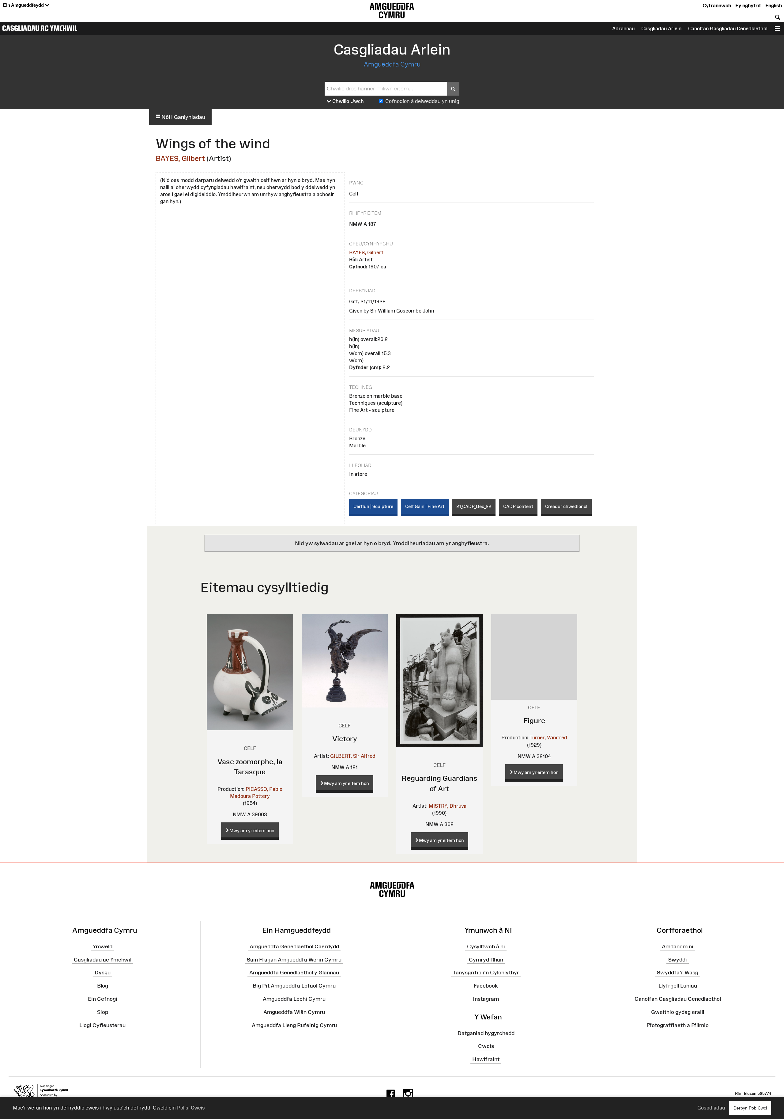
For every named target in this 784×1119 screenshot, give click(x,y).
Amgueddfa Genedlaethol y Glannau (294, 972)
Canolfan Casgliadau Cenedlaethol (678, 999)
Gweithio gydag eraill (677, 1012)
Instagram (486, 999)
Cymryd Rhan (486, 959)
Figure (534, 720)
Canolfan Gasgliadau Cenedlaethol (727, 28)
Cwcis (486, 1046)
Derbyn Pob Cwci (750, 1108)
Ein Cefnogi (102, 999)
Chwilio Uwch (347, 101)
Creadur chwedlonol (566, 506)
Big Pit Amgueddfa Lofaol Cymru (294, 986)
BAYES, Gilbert (180, 158)
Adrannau (623, 28)
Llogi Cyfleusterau (102, 1025)
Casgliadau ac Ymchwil (39, 28)
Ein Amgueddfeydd (24, 5)
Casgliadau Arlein (661, 28)
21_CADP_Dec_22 (473, 506)
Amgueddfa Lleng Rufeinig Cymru (294, 1025)
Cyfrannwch (717, 5)
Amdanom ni (677, 946)
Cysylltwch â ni (486, 946)
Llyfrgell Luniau (677, 986)
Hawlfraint (485, 1059)
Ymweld (102, 946)
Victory (344, 738)
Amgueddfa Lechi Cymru (294, 999)
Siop (102, 1012)
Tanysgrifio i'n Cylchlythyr (486, 972)
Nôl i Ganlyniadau (182, 117)
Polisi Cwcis (191, 1107)
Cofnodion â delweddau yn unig (422, 101)
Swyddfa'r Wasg (677, 972)
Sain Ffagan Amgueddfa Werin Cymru (294, 959)
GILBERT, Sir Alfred (352, 756)
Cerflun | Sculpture (373, 506)
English (773, 5)
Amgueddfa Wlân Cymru (294, 1012)
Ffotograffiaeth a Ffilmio (677, 1025)
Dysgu (103, 972)
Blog (102, 986)
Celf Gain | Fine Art (424, 506)
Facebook (486, 986)
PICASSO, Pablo (264, 789)
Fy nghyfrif (748, 5)
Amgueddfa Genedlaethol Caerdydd (294, 946)
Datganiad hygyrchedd (486, 1033)
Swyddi (677, 959)
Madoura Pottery (250, 796)
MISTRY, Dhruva (447, 806)
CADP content (518, 506)
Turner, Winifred (548, 737)
